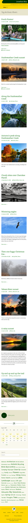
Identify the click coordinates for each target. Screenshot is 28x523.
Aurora (9, 464)
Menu (4, 7)
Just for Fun (13, 21)
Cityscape (10, 470)
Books (20, 467)
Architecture (11, 462)
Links (17, 512)
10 (6, 436)
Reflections (22, 487)
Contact (21, 512)
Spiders (22, 492)
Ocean (9, 485)
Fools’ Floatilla (4, 45)
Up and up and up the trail (12, 373)
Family (6, 472)
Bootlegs (23, 467)
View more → (4, 48)
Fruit (7, 475)
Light (20, 481)
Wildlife (17, 500)
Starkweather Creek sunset (13, 57)
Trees (15, 497)
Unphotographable (21, 497)
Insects (8, 478)
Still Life (12, 495)
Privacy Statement (18, 515)
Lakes (20, 477)
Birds (12, 214)
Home (3, 478)
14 (21, 436)
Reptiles (3, 489)
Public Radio (3, 487)
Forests (3, 475)
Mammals (3, 483)
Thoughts (9, 497)
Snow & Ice (17, 492)
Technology (18, 495)
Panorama (13, 485)
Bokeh (17, 467)
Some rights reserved (13, 520)
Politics (19, 485)
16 (3, 438)
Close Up (17, 469)
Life (17, 481)
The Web (3, 497)
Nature (3, 485)
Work (6, 502)
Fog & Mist (15, 256)
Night (6, 485)
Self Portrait (12, 489)
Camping (4, 470)
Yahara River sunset (9, 289)
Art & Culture (20, 462)
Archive (8, 512)
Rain (17, 487)
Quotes (7, 487)
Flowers (16, 472)
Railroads (13, 487)
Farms (10, 472)
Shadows (18, 489)
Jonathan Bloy (21, 2)
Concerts (23, 469)
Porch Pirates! (7, 19)
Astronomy (4, 464)
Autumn (13, 140)
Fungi (10, 475)
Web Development (11, 500)
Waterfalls (3, 500)
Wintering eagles (8, 212)
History (23, 475)
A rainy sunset (7, 328)
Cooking (2, 472)
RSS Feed (7, 515)
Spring (7, 495)
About (13, 512)
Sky (18, 60)
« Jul (6, 444)
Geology (13, 475)
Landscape (12, 101)
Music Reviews (21, 483)
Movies (12, 483)
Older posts (9, 415)
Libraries (13, 481)
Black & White (16, 180)
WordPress (3, 502)
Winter (21, 500)
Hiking (11, 375)
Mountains (9, 483)
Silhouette (15, 60)
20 (17, 438)
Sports (3, 495)
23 (3, 440)
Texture (24, 495)
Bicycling (21, 464)
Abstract (3, 461)
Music (15, 483)
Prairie (23, 485)
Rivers (17, 21)
